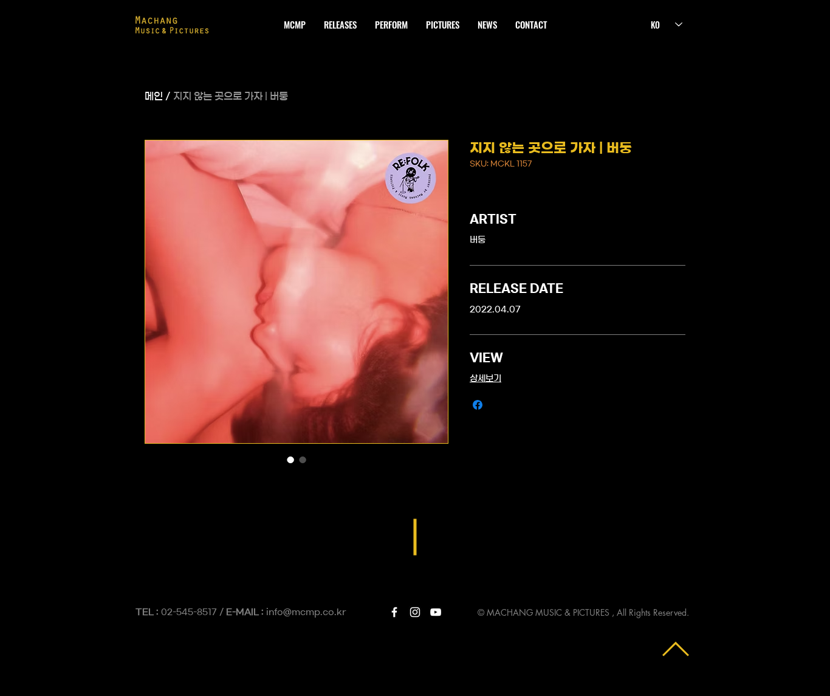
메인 (154, 96)
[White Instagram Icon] (415, 612)
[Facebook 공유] (477, 405)
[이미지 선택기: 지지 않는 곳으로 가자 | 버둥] (290, 459)
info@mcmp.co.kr (306, 612)
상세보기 (485, 378)
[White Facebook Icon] (394, 612)
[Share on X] (500, 405)
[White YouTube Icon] (435, 612)
